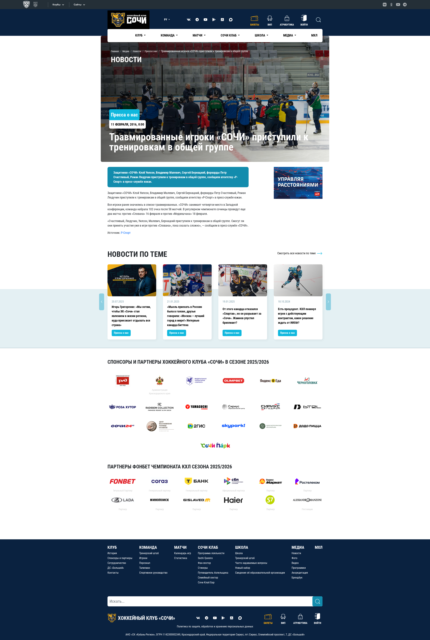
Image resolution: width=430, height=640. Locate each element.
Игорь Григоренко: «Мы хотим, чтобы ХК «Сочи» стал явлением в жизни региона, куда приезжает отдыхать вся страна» (131, 316)
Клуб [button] (139, 35)
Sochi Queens (205, 558)
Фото (294, 558)
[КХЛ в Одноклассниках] (391, 4)
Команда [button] (168, 35)
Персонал (144, 563)
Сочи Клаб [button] (229, 35)
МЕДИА (298, 547)
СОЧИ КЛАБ (208, 547)
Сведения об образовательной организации (260, 572)
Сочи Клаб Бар (206, 582)
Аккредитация (300, 572)
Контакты (113, 572)
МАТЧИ (180, 547)
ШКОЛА (241, 547)
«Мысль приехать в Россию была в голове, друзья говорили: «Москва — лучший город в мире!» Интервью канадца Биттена (185, 316)
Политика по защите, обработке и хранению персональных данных (215, 626)
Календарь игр (182, 553)
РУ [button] (166, 19)
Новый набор (242, 567)
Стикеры (203, 567)
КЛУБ (112, 547)
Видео (295, 563)
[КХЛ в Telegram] (404, 4)
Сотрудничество (117, 563)
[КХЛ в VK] (384, 4)
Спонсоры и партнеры (120, 558)
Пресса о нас (121, 332)
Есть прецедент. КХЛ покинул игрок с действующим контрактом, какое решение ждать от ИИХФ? (297, 315)
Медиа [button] (288, 35)
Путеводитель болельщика (213, 572)
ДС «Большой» (116, 567)
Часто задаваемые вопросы (251, 563)
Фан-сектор (204, 563)
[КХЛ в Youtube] (398, 4)
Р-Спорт (126, 232)
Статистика (180, 558)
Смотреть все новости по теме (296, 253)
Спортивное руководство (153, 572)
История (112, 553)
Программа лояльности (211, 553)
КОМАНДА (148, 547)
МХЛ (314, 35)
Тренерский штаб (149, 553)
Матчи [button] (198, 35)
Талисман (144, 567)
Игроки (143, 558)
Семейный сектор (208, 577)
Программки (299, 567)
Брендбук (297, 577)
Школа (239, 553)
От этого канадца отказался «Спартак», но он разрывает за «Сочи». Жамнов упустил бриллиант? (242, 315)
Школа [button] (260, 35)
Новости (296, 553)
